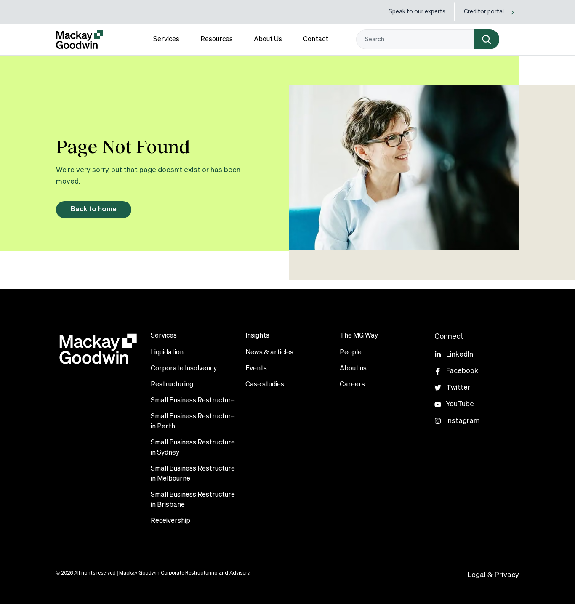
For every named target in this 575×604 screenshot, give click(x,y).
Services (166, 39)
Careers (352, 384)
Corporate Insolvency (184, 368)
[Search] (486, 39)
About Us (268, 39)
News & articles (269, 352)
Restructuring (172, 384)
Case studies (264, 384)
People (351, 352)
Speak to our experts (417, 12)
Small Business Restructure (193, 400)
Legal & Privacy (493, 575)
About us (353, 368)
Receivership (170, 521)
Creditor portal (484, 12)
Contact (315, 39)
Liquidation (167, 352)
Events (256, 368)
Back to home (94, 209)
